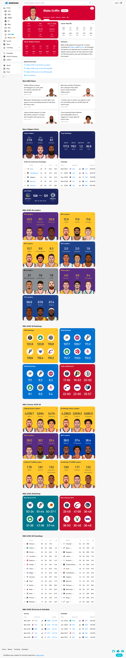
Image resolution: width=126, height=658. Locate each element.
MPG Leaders (65, 435)
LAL (86, 173)
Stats (53, 17)
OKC (86, 177)
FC (9, 21)
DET (35, 637)
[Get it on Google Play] (118, 651)
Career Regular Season (32, 42)
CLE (35, 633)
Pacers (31, 598)
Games (58, 17)
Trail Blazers (34, 173)
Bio (68, 17)
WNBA (10, 18)
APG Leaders (28, 243)
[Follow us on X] (122, 651)
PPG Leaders (28, 214)
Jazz (67, 602)
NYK (86, 625)
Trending (17, 649)
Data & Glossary (12, 56)
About (9, 65)
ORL (86, 633)
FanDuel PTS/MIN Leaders (33, 462)
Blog (8, 69)
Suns (31, 169)
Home (4, 649)
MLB (9, 14)
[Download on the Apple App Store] (113, 651)
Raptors (32, 560)
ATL (73, 633)
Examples (10, 53)
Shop (8, 72)
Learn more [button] (40, 655)
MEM (48, 621)
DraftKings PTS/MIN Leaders (71, 462)
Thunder (69, 544)
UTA (48, 633)
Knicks (31, 552)
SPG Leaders (65, 243)
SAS (48, 625)
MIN (86, 185)
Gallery (9, 60)
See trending (30, 75)
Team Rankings (66, 133)
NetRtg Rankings (30, 366)
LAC (86, 169)
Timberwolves (70, 564)
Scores (9, 41)
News (8, 44)
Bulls (30, 589)
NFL (9, 31)
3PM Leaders (65, 270)
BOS (73, 621)
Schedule (64, 162)
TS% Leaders (28, 297)
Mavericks (69, 589)
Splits (64, 17)
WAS (86, 637)
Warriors (33, 181)
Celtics (31, 548)
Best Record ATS (30, 498)
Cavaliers (32, 556)
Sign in (117, 3)
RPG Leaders (65, 214)
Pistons (81, 47)
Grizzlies (69, 593)
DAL (48, 629)
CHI (35, 625)
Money (10, 38)
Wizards (32, 602)
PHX (35, 621)
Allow (119, 655)
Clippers (64, 11)
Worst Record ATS (67, 498)
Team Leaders (29, 133)
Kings (68, 598)
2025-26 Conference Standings (35, 162)
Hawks (31, 564)
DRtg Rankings (66, 330)
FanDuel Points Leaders (32, 408)
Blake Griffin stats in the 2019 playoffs (39, 72)
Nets (30, 593)
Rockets (68, 560)
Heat (31, 581)
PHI (73, 625)
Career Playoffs (66, 23)
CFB (9, 11)
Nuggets (69, 552)
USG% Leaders (29, 435)
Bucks (31, 585)
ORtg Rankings (29, 330)
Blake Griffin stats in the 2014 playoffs (39, 68)
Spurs (68, 548)
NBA (9, 24)
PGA (9, 34)
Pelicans (33, 185)
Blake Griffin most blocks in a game (38, 65)
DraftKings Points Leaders (70, 408)
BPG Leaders (28, 270)
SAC (73, 169)
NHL (9, 28)
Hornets (32, 577)
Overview (46, 17)
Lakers (68, 556)
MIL (73, 637)
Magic (31, 573)
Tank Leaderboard (67, 366)
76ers (31, 569)
